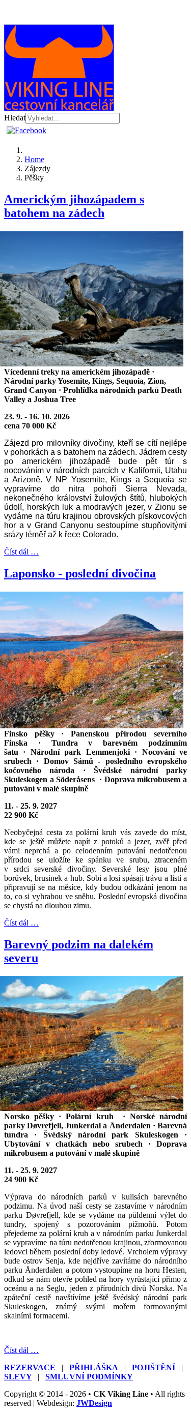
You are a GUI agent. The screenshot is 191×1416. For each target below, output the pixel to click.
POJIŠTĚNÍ (153, 1367)
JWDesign (94, 1403)
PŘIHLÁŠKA (93, 1367)
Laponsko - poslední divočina (80, 573)
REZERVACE (30, 1367)
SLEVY (18, 1376)
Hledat (14, 117)
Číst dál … (21, 551)
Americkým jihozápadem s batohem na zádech (74, 206)
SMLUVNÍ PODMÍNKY (89, 1376)
